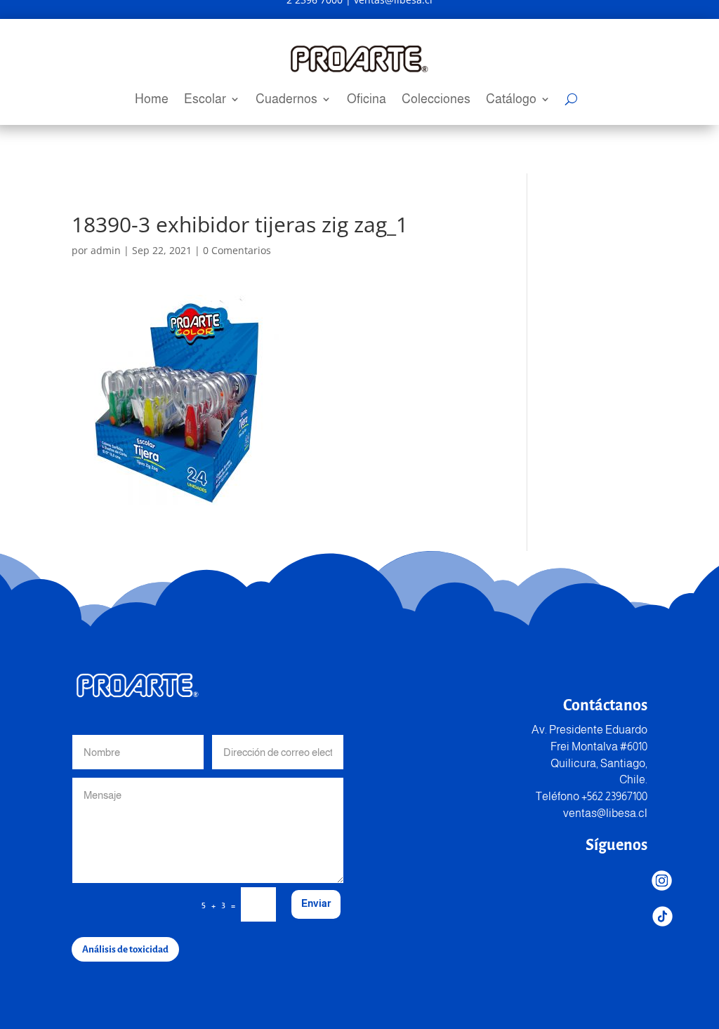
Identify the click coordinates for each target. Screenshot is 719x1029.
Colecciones (436, 100)
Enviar (316, 903)
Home (152, 100)
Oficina (366, 100)
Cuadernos (286, 100)
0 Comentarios (237, 250)
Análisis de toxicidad (125, 949)
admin (106, 250)
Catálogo (511, 100)
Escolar (205, 100)
